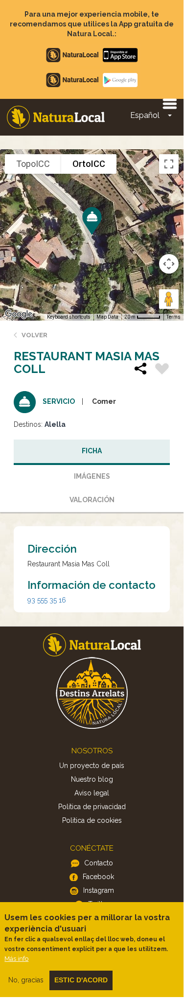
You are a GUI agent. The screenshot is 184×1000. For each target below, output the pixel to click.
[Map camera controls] (169, 264)
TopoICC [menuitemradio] (33, 164)
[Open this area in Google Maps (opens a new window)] (18, 314)
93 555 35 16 (46, 600)
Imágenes (92, 476)
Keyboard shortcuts (69, 317)
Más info (16, 958)
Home (56, 117)
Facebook (98, 877)
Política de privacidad (92, 807)
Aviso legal (91, 793)
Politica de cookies (92, 820)
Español (145, 115)
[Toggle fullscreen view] (169, 164)
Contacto (98, 863)
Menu (169, 103)
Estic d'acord (81, 980)
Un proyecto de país (91, 765)
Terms (173, 317)
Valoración (92, 500)
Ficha (92, 451)
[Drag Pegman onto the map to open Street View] (169, 299)
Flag (162, 370)
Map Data (107, 317)
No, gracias (26, 980)
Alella (55, 424)
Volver (34, 335)
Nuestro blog (92, 779)
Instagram (98, 890)
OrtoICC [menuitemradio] (88, 164)
